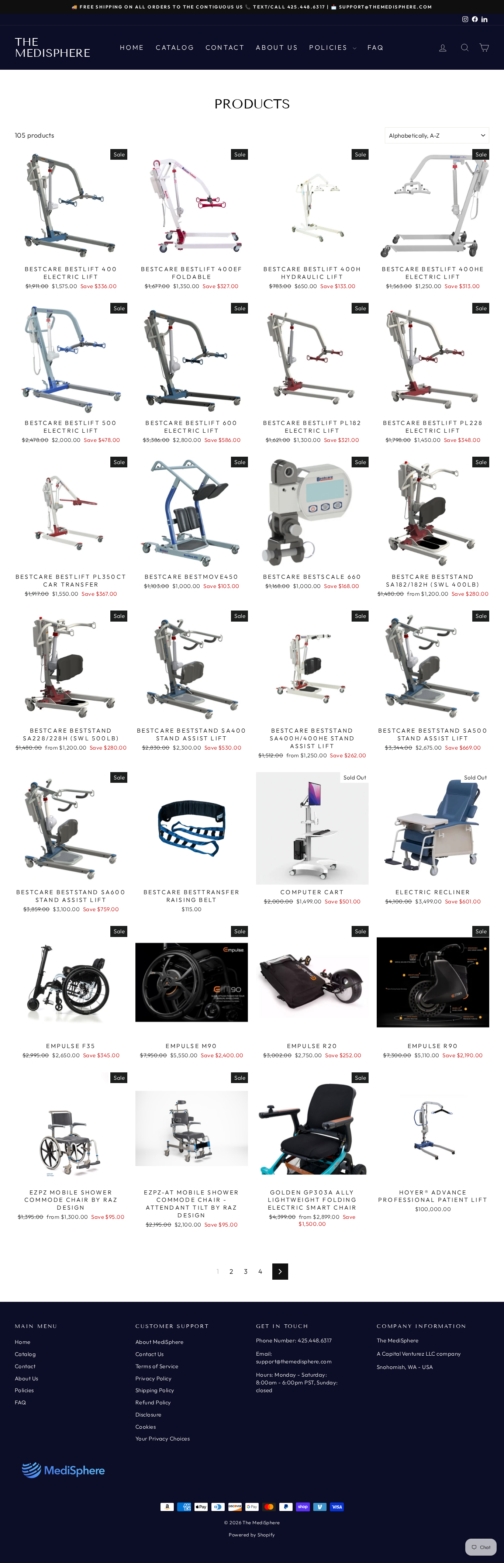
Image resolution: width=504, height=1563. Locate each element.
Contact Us (149, 1354)
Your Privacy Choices (162, 1438)
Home (132, 47)
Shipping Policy (155, 1390)
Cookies (145, 1426)
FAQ (375, 47)
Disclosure (148, 1414)
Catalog (175, 47)
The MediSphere (52, 47)
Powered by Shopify (252, 1535)
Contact (225, 47)
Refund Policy (153, 1402)
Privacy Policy (153, 1378)
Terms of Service (156, 1366)
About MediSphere (159, 1341)
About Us (277, 47)
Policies (330, 47)
